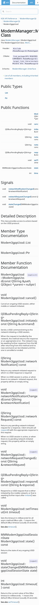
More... (28, 42)
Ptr (6, 98)
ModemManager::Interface (24, 68)
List (6, 93)
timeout (11, 526)
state (36, 168)
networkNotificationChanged (21, 189)
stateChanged (15, 204)
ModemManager (12, 40)
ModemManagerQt (28, 18)
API (7, 2)
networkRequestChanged (20, 196)
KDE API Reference (9, 18)
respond (4, 430)
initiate (28, 495)
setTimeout (13, 602)
